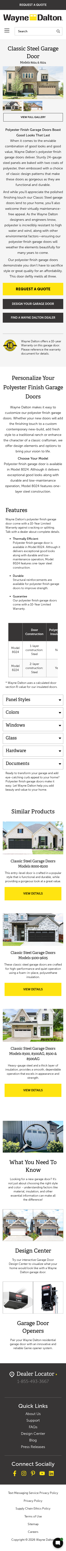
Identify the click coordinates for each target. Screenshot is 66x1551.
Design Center (33, 1433)
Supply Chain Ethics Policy (33, 1508)
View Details (39, 896)
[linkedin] (51, 1474)
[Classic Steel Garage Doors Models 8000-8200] (33, 837)
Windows (15, 725)
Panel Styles (18, 700)
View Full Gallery (33, 117)
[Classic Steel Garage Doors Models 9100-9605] (33, 929)
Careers (33, 1532)
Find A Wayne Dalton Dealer (33, 317)
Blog (33, 1440)
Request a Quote (33, 5)
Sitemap (33, 1524)
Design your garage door (33, 304)
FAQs (33, 1427)
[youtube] (42, 1474)
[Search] (58, 31)
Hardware (16, 751)
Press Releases (33, 1447)
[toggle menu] (7, 30)
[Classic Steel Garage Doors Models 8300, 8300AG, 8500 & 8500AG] (33, 1025)
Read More (33, 1161)
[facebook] (14, 1474)
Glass (11, 738)
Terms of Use (33, 1516)
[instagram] (24, 1474)
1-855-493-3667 (33, 1381)
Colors (12, 712)
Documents (17, 764)
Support (33, 1420)
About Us (33, 1414)
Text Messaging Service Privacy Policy (33, 1493)
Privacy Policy (33, 1501)
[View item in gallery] (33, 82)
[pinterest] (33, 1474)
